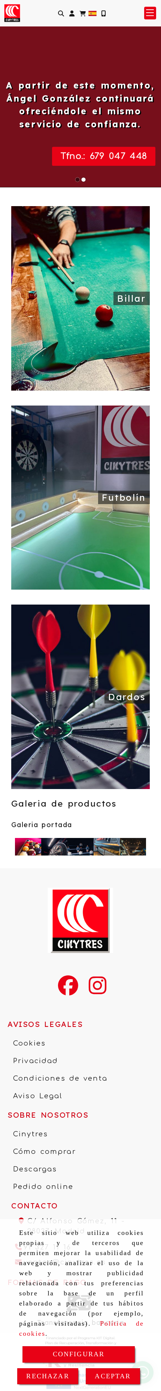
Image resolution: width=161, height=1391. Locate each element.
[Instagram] (97, 990)
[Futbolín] (80, 847)
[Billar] (28, 847)
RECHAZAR (47, 1376)
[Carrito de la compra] (82, 13)
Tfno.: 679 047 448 (103, 156)
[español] (92, 12)
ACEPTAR (113, 1376)
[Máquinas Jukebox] (107, 847)
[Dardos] (54, 847)
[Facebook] (68, 990)
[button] (72, 13)
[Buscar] (61, 13)
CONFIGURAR (79, 1354)
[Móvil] (103, 13)
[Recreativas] (133, 847)
